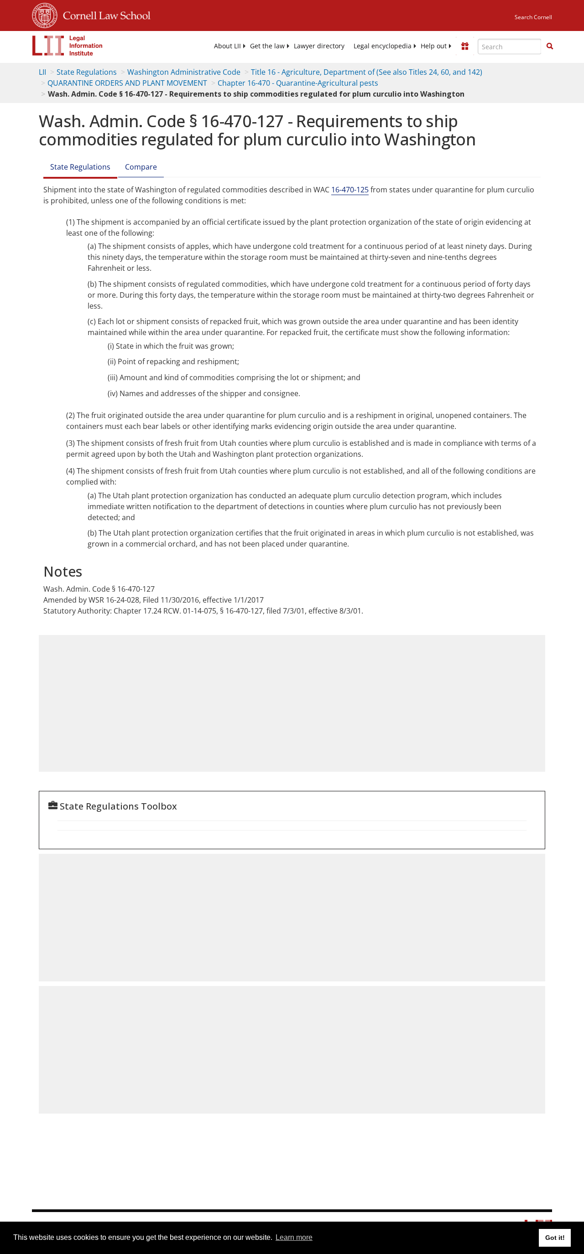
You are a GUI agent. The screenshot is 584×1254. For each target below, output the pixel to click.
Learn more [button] (294, 1237)
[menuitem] (227, 46)
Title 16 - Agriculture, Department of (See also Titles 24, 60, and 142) (366, 72)
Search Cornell (533, 17)
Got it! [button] (555, 1237)
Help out (434, 46)
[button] (550, 46)
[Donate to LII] (465, 46)
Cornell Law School (104, 14)
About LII (227, 46)
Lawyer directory (319, 46)
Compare (141, 167)
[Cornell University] (44, 14)
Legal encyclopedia (383, 46)
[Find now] (549, 46)
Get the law (267, 46)
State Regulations (87, 72)
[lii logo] (67, 45)
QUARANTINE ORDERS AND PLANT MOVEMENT (127, 83)
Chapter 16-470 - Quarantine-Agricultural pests (298, 83)
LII (42, 72)
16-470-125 (350, 190)
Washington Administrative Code (183, 72)
